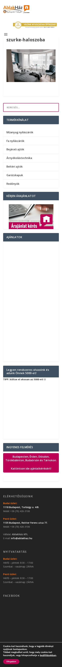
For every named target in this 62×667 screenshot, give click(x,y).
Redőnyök (12, 184)
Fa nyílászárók (15, 141)
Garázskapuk (14, 175)
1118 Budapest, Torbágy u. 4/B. (21, 507)
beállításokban (48, 655)
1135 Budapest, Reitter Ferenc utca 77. (25, 522)
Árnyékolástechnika (19, 158)
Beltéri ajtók (14, 166)
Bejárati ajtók (15, 149)
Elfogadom (11, 661)
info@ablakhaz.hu (21, 538)
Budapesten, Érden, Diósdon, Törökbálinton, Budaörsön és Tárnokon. (31, 462)
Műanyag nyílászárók (19, 132)
